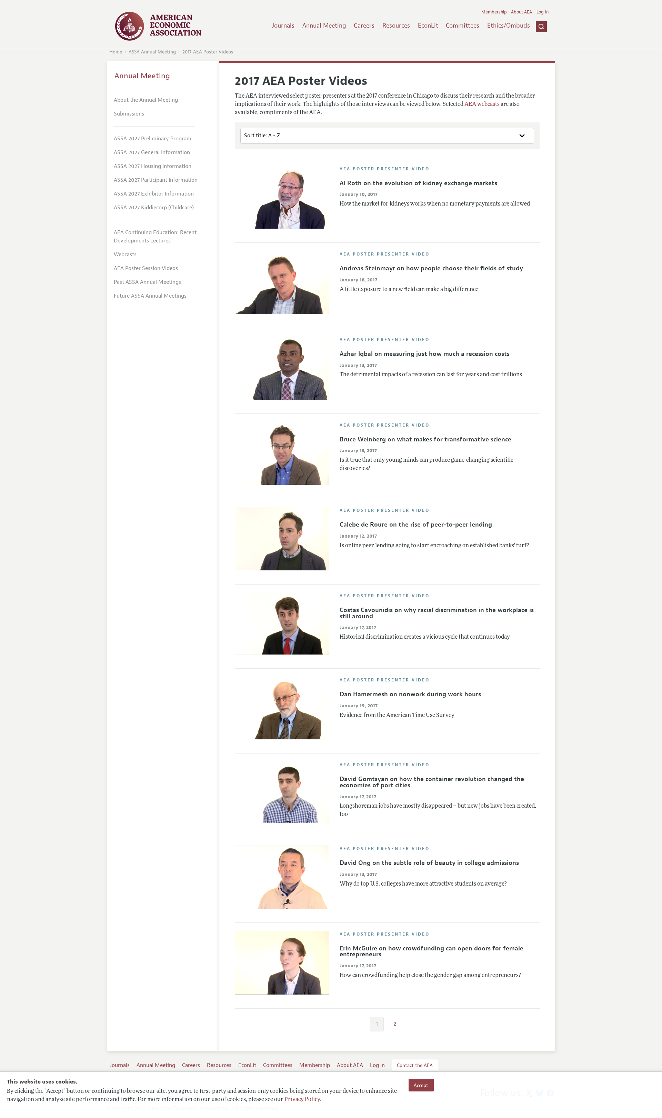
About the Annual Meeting (146, 100)
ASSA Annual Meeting (152, 52)
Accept (421, 1085)
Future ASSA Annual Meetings (150, 295)
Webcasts (125, 254)
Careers (364, 25)
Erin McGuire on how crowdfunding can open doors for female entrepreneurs (431, 951)
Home (115, 52)
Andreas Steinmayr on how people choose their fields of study (431, 268)
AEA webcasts (482, 104)
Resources (396, 25)
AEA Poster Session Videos (146, 268)
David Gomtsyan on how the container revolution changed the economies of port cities (432, 782)
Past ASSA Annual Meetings (147, 282)
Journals (283, 25)
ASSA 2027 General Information (152, 152)
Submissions (129, 113)
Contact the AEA (415, 1065)
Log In (542, 12)
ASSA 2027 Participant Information (156, 180)
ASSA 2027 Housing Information (152, 166)
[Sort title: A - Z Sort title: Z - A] (387, 136)
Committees (462, 25)
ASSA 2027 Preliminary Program (152, 138)
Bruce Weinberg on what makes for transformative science (425, 439)
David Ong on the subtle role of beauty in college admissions (429, 863)
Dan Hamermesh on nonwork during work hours (410, 694)
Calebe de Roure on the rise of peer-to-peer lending (416, 524)
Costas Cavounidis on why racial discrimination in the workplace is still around (437, 613)
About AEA (521, 12)
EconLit (428, 25)
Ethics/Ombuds (508, 25)
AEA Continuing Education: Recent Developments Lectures (155, 236)
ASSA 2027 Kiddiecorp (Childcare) (154, 207)
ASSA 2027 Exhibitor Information (154, 193)
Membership (494, 12)
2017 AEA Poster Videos (207, 52)
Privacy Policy (302, 1099)
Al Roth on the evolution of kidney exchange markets (418, 183)
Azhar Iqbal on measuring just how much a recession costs (425, 354)
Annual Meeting (324, 25)
